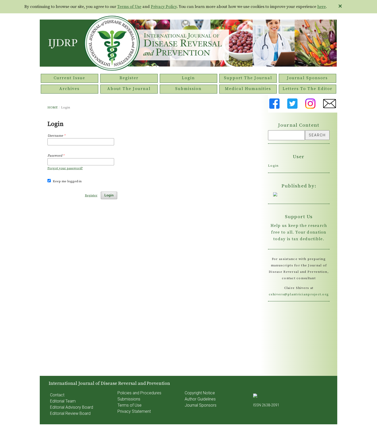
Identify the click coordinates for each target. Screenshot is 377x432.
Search (317, 135)
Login (188, 78)
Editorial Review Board (70, 413)
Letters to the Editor (307, 88)
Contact (57, 395)
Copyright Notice (200, 392)
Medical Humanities (248, 88)
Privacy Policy (164, 6)
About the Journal (129, 88)
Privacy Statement (134, 411)
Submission (188, 88)
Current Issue (69, 78)
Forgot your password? (65, 168)
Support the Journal (248, 78)
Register (129, 78)
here (321, 6)
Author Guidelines (200, 399)
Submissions (128, 399)
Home (52, 107)
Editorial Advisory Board (71, 407)
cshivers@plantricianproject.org (299, 294)
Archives (69, 88)
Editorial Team (63, 401)
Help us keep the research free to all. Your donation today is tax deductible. (299, 232)
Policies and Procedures (139, 392)
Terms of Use (129, 6)
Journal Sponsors (307, 78)
